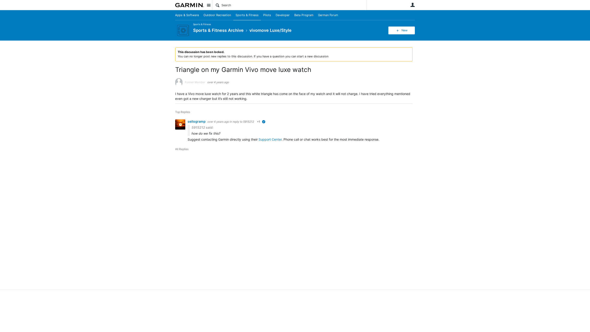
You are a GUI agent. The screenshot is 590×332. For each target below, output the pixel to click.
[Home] (189, 5)
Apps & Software (187, 15)
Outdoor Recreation (217, 15)
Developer (283, 15)
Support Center (270, 139)
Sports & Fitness (247, 15)
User (412, 5)
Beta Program (303, 15)
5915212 (248, 121)
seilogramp (197, 121)
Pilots (267, 15)
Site (208, 5)
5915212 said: (202, 127)
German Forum (328, 15)
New (404, 30)
